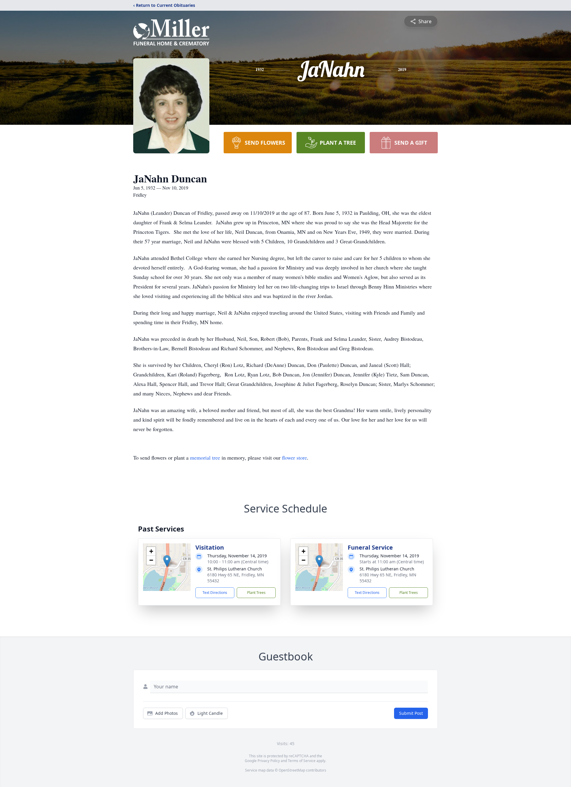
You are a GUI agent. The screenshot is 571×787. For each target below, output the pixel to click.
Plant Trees (256, 592)
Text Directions (215, 592)
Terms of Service (302, 760)
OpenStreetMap (292, 770)
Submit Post (411, 713)
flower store (294, 457)
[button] (167, 561)
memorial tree (205, 457)
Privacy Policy (269, 760)
